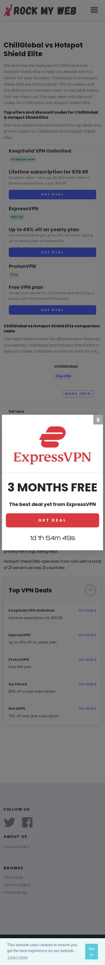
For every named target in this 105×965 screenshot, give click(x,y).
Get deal (52, 520)
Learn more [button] (18, 957)
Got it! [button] (92, 951)
